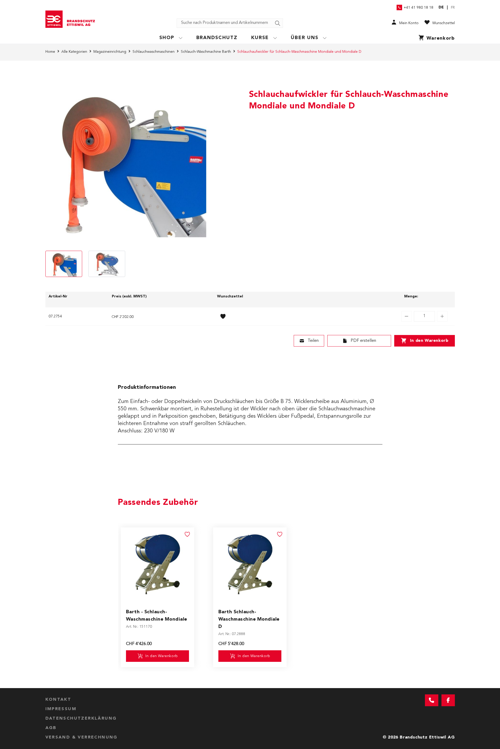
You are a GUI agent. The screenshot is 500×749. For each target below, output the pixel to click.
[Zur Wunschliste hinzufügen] (223, 316)
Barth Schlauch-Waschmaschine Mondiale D (249, 619)
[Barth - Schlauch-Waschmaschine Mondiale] (157, 564)
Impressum (61, 709)
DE (441, 7)
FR (453, 7)
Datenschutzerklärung (81, 718)
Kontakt (58, 700)
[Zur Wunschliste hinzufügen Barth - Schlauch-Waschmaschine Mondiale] (187, 534)
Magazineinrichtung (109, 52)
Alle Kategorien (74, 52)
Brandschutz (217, 37)
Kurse (260, 37)
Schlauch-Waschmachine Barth (206, 52)
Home (50, 52)
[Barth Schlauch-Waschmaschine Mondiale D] (250, 564)
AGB (51, 728)
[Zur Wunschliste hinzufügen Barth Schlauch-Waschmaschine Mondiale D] (280, 534)
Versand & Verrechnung (81, 737)
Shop (166, 37)
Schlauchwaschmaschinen (154, 52)
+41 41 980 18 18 (418, 7)
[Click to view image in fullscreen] (129, 160)
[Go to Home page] (72, 19)
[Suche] (278, 23)
